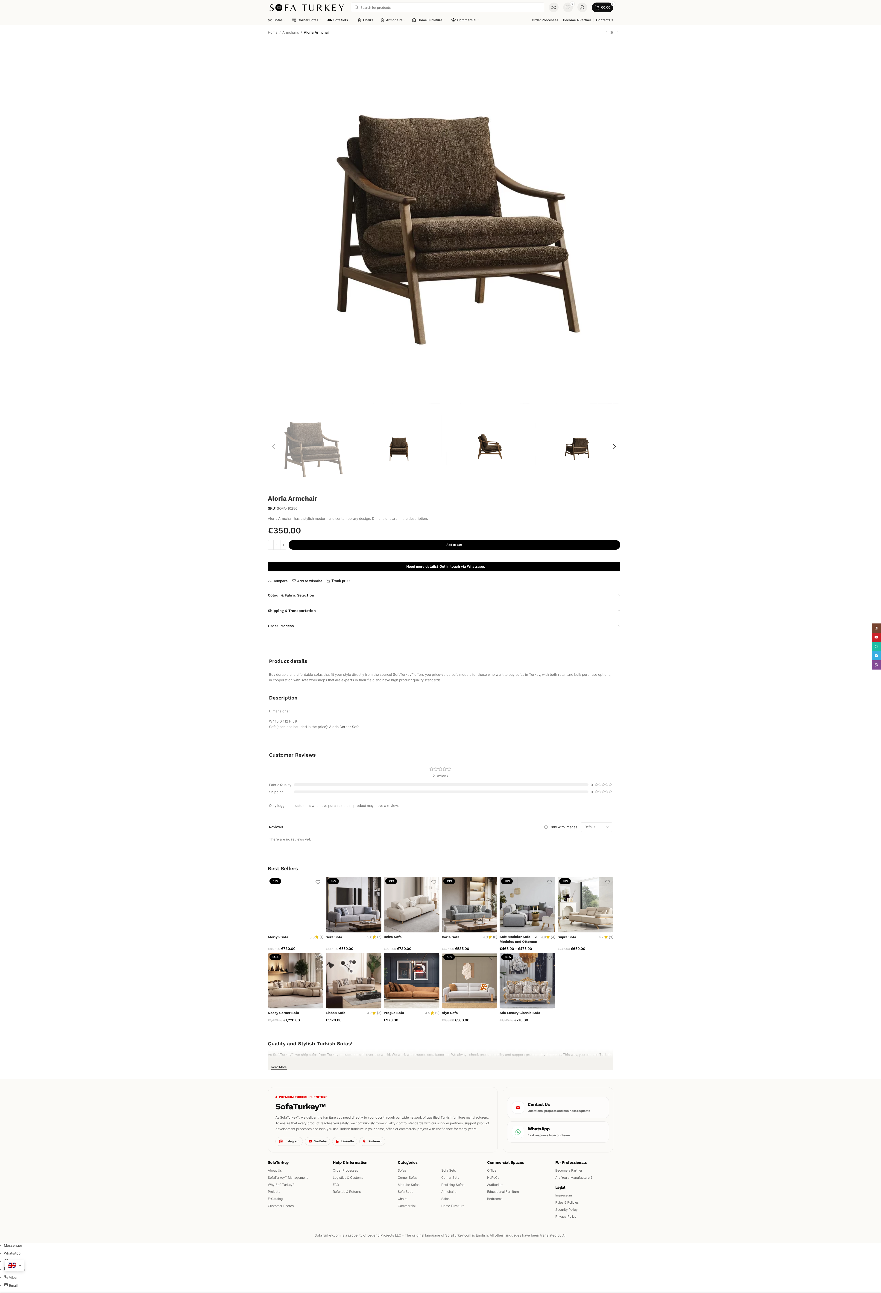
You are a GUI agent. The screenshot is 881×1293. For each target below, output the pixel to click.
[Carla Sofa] (470, 904)
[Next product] (617, 32)
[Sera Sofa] (353, 904)
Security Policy (566, 1209)
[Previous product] (606, 32)
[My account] (582, 7)
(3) (611, 937)
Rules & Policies (566, 1202)
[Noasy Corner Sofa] (296, 980)
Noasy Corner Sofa (283, 1013)
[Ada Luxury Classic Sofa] (527, 980)
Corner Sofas (407, 1177)
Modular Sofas (408, 1185)
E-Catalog (275, 1199)
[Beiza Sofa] (411, 904)
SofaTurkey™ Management (288, 1177)
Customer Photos (281, 1206)
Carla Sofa (451, 937)
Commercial (407, 1206)
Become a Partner (568, 1170)
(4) (553, 937)
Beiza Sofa (393, 937)
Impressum (563, 1195)
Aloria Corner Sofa (344, 727)
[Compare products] (554, 7)
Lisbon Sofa (335, 1013)
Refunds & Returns (347, 1191)
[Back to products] (612, 32)
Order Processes (345, 1170)
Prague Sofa (394, 1013)
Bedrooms (494, 1199)
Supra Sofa (567, 937)
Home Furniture (452, 1206)
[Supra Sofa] (585, 904)
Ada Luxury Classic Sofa (520, 1013)
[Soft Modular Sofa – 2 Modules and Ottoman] (527, 904)
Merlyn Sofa (278, 937)
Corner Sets (450, 1177)
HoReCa (493, 1177)
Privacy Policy (565, 1216)
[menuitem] (13, 1245)
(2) (437, 1013)
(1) (321, 937)
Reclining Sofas (452, 1185)
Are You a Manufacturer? (573, 1177)
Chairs (402, 1199)
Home (273, 32)
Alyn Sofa (450, 1013)
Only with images (563, 827)
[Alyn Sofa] (470, 980)
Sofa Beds (405, 1191)
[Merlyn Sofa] (296, 904)
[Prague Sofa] (411, 980)
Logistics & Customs (348, 1177)
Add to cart (454, 545)
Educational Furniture (503, 1191)
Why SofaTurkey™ (281, 1185)
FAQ (336, 1185)
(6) (495, 937)
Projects (274, 1191)
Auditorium (495, 1185)
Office (491, 1170)
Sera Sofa (334, 937)
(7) (379, 937)
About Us (275, 1170)
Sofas (402, 1170)
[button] (273, 447)
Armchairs (290, 32)
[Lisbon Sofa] (353, 980)
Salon (445, 1199)
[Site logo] (307, 7)
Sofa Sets (448, 1170)
